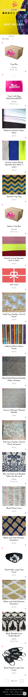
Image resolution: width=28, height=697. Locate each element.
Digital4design (20, 694)
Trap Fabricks (13, 689)
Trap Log (7, 694)
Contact (22, 692)
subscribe (14, 9)
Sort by (11, 36)
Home (11, 692)
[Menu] (24, 13)
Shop (16, 692)
